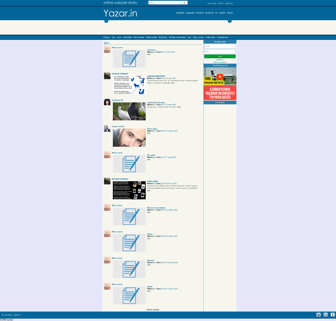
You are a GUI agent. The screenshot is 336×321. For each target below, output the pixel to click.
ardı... (149, 54)
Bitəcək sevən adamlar (156, 208)
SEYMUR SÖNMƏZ (120, 74)
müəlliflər (180, 13)
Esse (119, 37)
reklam (230, 13)
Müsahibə (127, 37)
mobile (222, 13)
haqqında (190, 13)
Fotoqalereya (222, 37)
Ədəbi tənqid (151, 37)
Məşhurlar (163, 37)
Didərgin (150, 260)
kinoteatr (200, 13)
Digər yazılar (198, 37)
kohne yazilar (153, 310)
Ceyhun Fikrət (118, 126)
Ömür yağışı (152, 129)
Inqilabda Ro (117, 100)
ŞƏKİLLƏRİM (152, 181)
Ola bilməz (151, 50)
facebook (209, 13)
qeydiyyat (229, 3)
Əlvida (149, 287)
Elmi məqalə (139, 37)
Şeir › (107, 42)
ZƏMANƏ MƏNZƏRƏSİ (156, 76)
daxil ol (221, 3)
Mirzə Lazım (117, 47)
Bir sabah (151, 155)
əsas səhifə (212, 3)
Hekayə (106, 37)
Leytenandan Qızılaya (156, 103)
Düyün (150, 234)
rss (216, 13)
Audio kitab (210, 37)
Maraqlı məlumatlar (177, 37)
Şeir (113, 37)
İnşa (189, 37)
